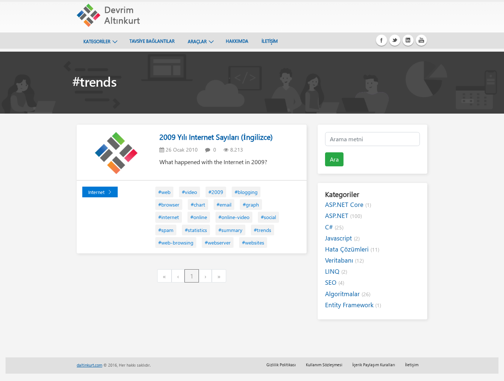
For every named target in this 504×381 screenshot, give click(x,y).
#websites (253, 242)
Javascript (342, 238)
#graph (251, 204)
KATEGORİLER (96, 41)
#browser (168, 204)
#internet (168, 217)
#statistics (196, 229)
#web (164, 191)
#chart (198, 204)
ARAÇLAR (197, 41)
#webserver (218, 242)
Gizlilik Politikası (281, 364)
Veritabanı (344, 260)
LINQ (336, 271)
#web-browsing (175, 242)
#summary (230, 229)
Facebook (381, 40)
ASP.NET (343, 215)
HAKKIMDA (237, 41)
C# (334, 227)
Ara (334, 159)
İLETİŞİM (270, 41)
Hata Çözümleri (352, 249)
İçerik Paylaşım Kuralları (373, 364)
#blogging (246, 191)
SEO (334, 282)
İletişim (411, 364)
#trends (262, 229)
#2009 (215, 191)
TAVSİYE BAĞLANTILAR (152, 41)
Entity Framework (353, 305)
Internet (96, 192)
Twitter (394, 40)
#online (198, 217)
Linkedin (408, 40)
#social (268, 217)
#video (189, 191)
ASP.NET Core (348, 204)
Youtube (421, 40)
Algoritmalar (347, 294)
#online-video (233, 217)
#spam (165, 229)
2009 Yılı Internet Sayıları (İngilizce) (216, 137)
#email (224, 204)
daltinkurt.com (89, 365)
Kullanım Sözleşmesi (324, 364)
